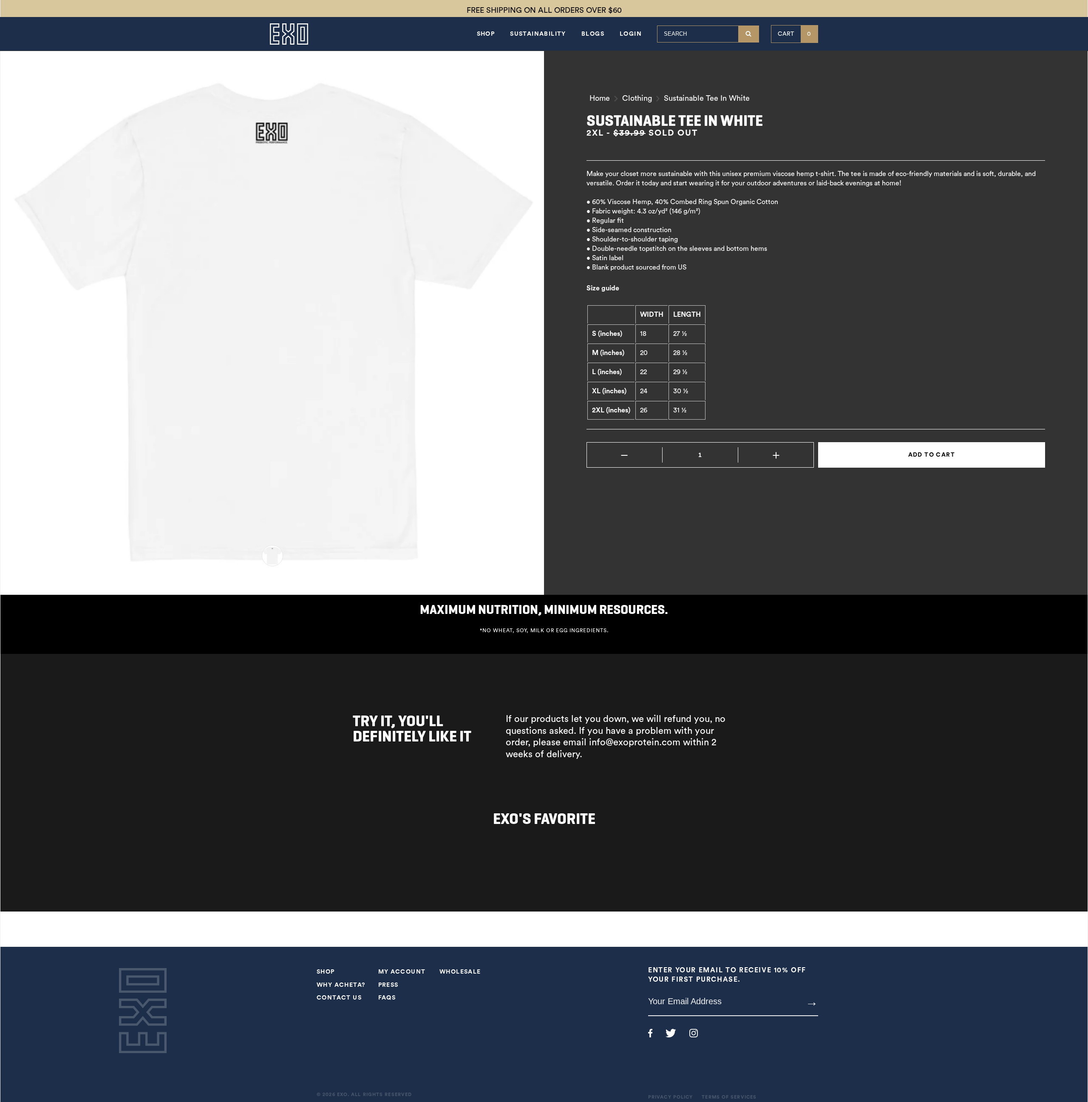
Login (631, 34)
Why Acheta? (341, 985)
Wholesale (460, 972)
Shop (486, 34)
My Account (402, 972)
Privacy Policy (670, 1097)
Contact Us (339, 998)
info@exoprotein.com (634, 742)
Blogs (592, 34)
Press (388, 985)
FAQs (387, 998)
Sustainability (538, 34)
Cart (794, 34)
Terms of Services (729, 1097)
